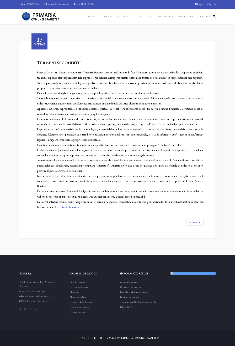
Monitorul (185, 16)
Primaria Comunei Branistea (140, 337)
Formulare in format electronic (134, 291)
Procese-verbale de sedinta (82, 301)
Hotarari (74, 291)
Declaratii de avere (78, 311)
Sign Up (211, 4)
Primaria (123, 16)
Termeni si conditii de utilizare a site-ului (138, 301)
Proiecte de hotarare (79, 286)
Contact (204, 16)
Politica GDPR (126, 306)
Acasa (91, 16)
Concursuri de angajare (130, 286)
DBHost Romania (103, 337)
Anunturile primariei (129, 281)
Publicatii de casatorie (130, 296)
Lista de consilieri (77, 281)
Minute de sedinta (78, 296)
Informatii (163, 16)
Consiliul (142, 16)
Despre (105, 16)
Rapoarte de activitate (80, 306)
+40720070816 (31, 4)
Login (200, 4)
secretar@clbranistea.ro (58, 4)
